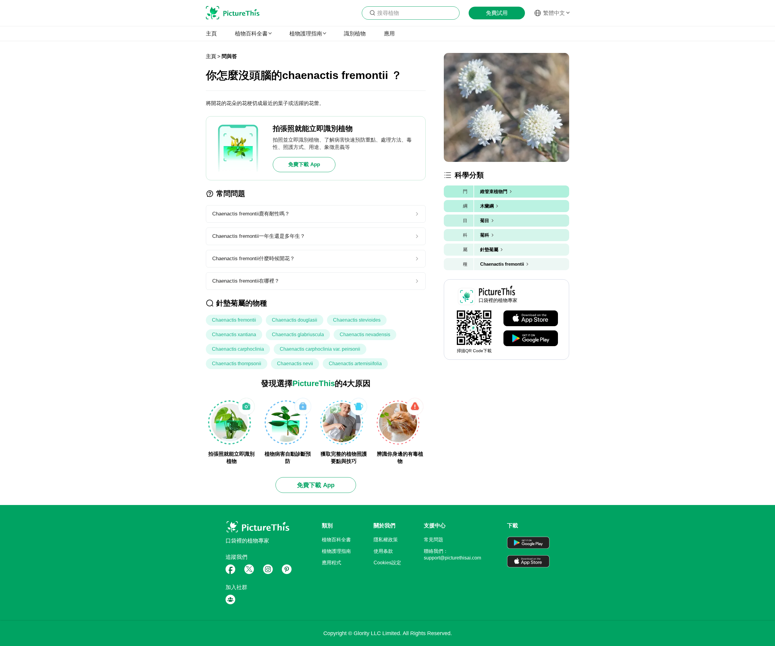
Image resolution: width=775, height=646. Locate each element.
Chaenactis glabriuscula (298, 334)
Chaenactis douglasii (294, 320)
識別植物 (355, 34)
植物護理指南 (336, 551)
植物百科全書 (336, 539)
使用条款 (383, 551)
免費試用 (497, 13)
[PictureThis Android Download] (530, 338)
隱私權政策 (386, 539)
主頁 (211, 34)
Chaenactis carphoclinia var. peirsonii (320, 349)
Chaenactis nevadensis (365, 334)
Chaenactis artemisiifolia (355, 363)
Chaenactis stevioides (357, 320)
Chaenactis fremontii (234, 320)
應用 (389, 34)
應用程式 (331, 562)
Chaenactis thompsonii (236, 363)
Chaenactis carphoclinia (238, 349)
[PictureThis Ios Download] (530, 318)
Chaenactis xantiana (234, 334)
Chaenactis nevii (295, 363)
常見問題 (433, 539)
